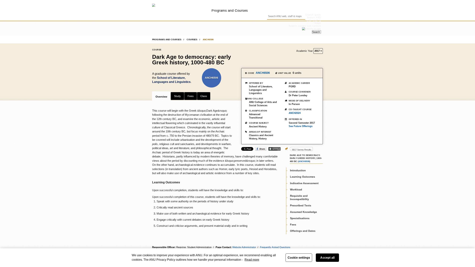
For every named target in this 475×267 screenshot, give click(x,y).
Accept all (327, 257)
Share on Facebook (260, 149)
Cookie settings (299, 257)
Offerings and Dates (302, 230)
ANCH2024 (295, 113)
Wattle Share (274, 149)
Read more (252, 259)
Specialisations (299, 218)
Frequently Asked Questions (275, 247)
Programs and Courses (230, 10)
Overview (161, 96)
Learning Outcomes (302, 176)
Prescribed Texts (300, 205)
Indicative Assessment (304, 183)
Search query (313, 14)
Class (203, 96)
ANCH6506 (208, 39)
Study (177, 96)
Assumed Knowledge (303, 211)
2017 (317, 51)
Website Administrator (244, 247)
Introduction (298, 170)
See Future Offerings (300, 126)
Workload (296, 189)
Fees (191, 96)
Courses (192, 39)
